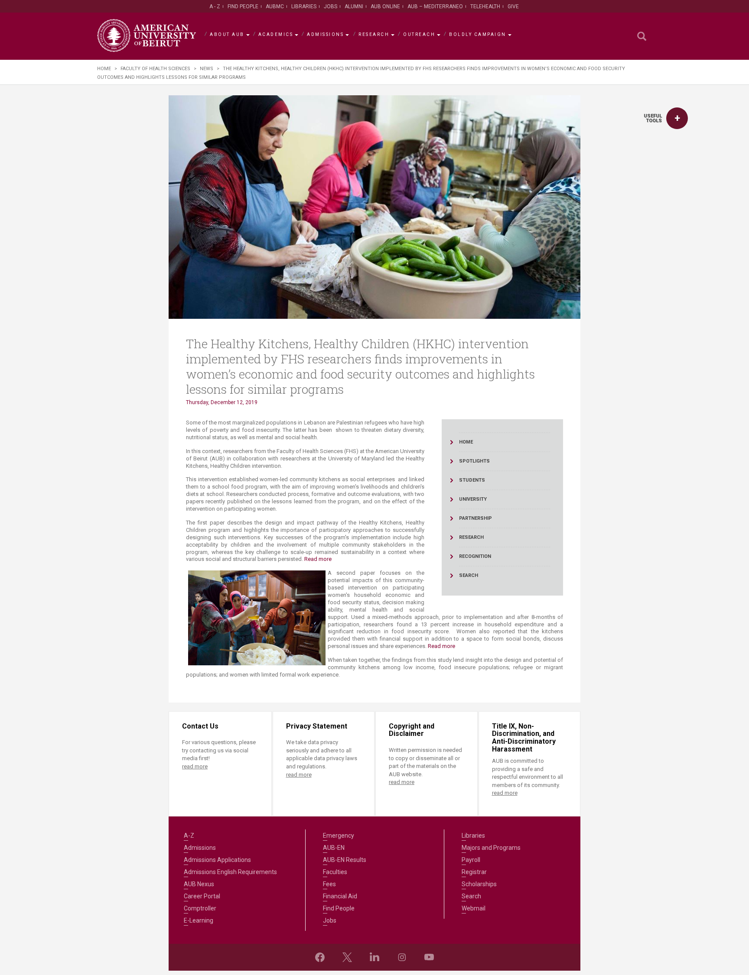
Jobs (330, 6)
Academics (275, 34)
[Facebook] (320, 957)
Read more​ (318, 559)
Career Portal (202, 896)
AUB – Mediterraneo (435, 6)
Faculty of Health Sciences (155, 68)
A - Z (214, 6)
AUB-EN (334, 847)
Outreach (419, 34)
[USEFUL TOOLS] (677, 118)
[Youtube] (429, 957)
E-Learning (198, 920)
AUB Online (385, 6)
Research (373, 34)
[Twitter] (347, 957)
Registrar (474, 871)
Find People (243, 6)
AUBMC (275, 6)
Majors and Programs (491, 847)
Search (471, 896)
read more (195, 766)
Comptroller (200, 908)
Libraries (303, 6)
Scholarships (479, 884)
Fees (329, 884)
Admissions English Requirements (230, 871)
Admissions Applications (217, 859)
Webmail (473, 908)
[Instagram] (401, 957)
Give (513, 6)
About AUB (227, 34)
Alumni (354, 6)
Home (104, 68)
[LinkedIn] (374, 957)
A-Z (189, 835)
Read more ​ (442, 646)
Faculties (335, 871)
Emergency (338, 835)
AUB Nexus (199, 884)
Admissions (325, 34)
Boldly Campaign (477, 34)
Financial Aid (340, 896)
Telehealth (485, 6)
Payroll (471, 859)
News (206, 68)
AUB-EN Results (344, 859)
